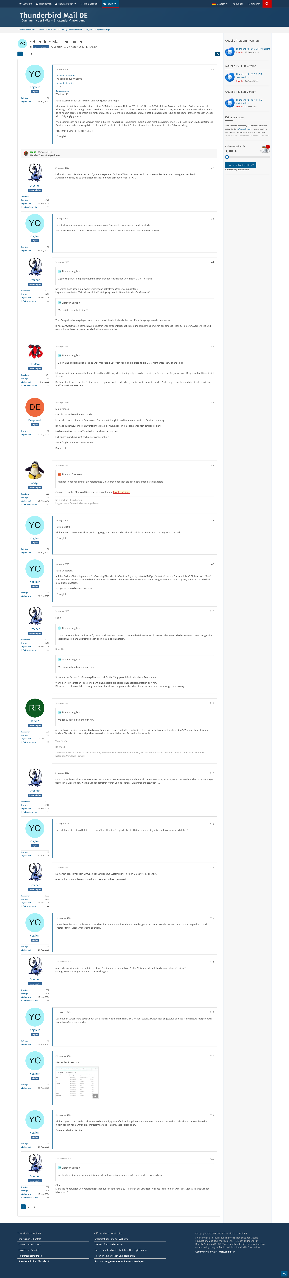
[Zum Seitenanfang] (284, 1273)
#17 (212, 1012)
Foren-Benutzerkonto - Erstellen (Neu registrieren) (120, 1249)
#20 (212, 1158)
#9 (212, 564)
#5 (212, 346)
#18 (212, 1055)
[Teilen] (217, 54)
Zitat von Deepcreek (72, 474)
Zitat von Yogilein (71, 271)
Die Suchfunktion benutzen (109, 1244)
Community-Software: (215, 1251)
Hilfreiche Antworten (29, 207)
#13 (212, 823)
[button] (220, 4)
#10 (212, 611)
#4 (212, 262)
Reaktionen (25, 196)
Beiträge (24, 98)
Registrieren (254, 3)
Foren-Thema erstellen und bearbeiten (115, 1255)
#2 (212, 167)
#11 (212, 703)
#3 (212, 218)
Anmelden (238, 3)
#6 (212, 402)
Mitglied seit (26, 101)
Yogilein (58, 46)
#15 (212, 917)
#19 (212, 1114)
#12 (212, 773)
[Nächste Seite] (31, 54)
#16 (212, 961)
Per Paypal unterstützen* (241, 164)
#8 (212, 520)
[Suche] (267, 4)
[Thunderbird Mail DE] (144, 17)
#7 (212, 465)
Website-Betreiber (245, 129)
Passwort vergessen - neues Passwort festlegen (119, 1261)
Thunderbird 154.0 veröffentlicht (253, 48)
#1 (212, 69)
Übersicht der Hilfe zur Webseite (111, 1238)
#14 (212, 867)
